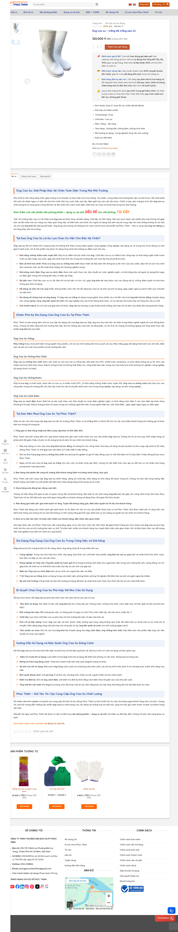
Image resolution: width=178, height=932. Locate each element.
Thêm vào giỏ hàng (117, 47)
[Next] (81, 53)
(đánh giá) (108, 26)
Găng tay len (89, 789)
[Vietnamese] (130, 4)
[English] (135, 4)
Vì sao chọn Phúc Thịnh (136, 12)
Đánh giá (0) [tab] (45, 176)
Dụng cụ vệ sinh (72, 12)
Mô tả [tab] (14, 176)
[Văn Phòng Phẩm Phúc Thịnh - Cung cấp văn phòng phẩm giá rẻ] (18, 5)
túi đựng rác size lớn (54, 723)
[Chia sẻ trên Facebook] (95, 154)
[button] (27, 81)
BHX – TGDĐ (92, 12)
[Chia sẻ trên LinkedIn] (113, 154)
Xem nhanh (24, 806)
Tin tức (158, 12)
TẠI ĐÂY (123, 212)
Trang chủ (97, 23)
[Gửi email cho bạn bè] (104, 154)
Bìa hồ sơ (28, 12)
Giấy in (13, 12)
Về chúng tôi (112, 12)
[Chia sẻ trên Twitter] (99, 154)
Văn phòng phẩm (48, 12)
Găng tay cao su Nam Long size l (24, 790)
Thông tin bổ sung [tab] (28, 176)
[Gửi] (97, 4)
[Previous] (28, 53)
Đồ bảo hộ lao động (115, 23)
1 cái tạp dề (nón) (56, 789)
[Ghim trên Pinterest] (109, 154)
